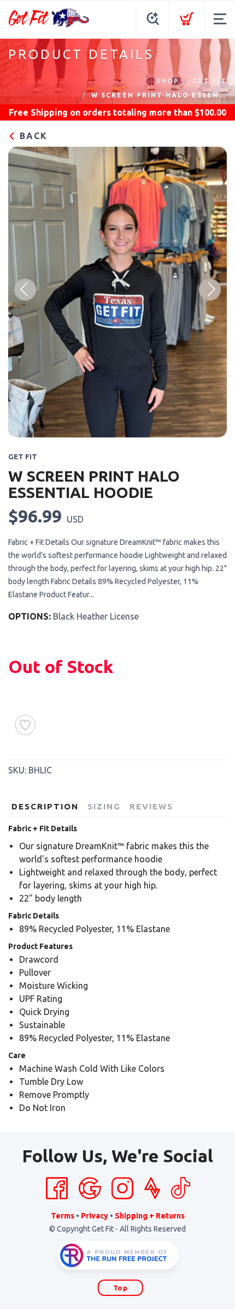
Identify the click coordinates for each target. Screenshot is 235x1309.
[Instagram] (122, 1188)
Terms (62, 1215)
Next (210, 290)
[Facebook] (56, 1188)
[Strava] (152, 1188)
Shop (167, 81)
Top (120, 1288)
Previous (25, 290)
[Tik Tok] (180, 1188)
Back (32, 136)
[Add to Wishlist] (25, 724)
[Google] (89, 1188)
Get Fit (209, 81)
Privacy (94, 1215)
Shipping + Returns (150, 1215)
